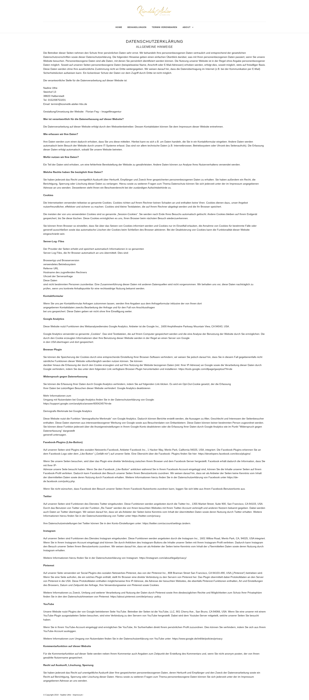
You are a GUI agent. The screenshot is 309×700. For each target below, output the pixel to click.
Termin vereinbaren (164, 27)
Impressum (78, 695)
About (187, 27)
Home (119, 27)
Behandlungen (136, 27)
